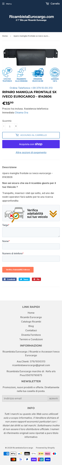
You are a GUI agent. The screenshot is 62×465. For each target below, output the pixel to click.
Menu (9, 4)
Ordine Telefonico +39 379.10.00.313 (31, 87)
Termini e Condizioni (31, 339)
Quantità (6, 121)
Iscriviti (53, 398)
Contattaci (31, 330)
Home (5, 36)
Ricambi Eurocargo (31, 317)
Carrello (55, 3)
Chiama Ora (21, 112)
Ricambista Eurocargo (23, 447)
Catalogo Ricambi (31, 321)
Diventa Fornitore (31, 334)
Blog (31, 326)
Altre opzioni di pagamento (31, 152)
